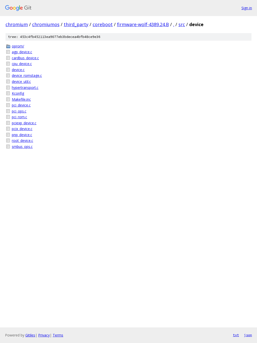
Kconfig (18, 93)
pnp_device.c (22, 134)
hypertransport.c (25, 87)
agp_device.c (22, 51)
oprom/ (18, 46)
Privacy (44, 335)
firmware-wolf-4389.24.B (143, 24)
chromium (17, 24)
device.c (18, 69)
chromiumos (45, 24)
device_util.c (21, 81)
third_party (76, 24)
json (248, 335)
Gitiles (30, 335)
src (181, 24)
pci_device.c (21, 105)
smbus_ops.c (22, 146)
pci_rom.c (19, 117)
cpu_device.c (22, 63)
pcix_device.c (22, 128)
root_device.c (22, 140)
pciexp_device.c (24, 123)
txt (236, 335)
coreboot (103, 24)
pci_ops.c (19, 111)
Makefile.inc (21, 99)
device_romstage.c (27, 75)
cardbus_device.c (25, 57)
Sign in (246, 8)
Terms (58, 335)
